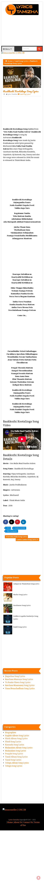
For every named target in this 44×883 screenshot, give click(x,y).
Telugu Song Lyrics (13, 766)
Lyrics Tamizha (12, 94)
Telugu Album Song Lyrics (17, 763)
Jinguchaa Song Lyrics (15, 676)
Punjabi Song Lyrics (14, 754)
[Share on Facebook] (5, 522)
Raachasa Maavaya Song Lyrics (19, 679)
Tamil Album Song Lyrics (16, 757)
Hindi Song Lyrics (13, 741)
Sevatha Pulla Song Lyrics (17, 537)
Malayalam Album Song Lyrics (18, 748)
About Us (18, 822)
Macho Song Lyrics (20, 594)
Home (10, 61)
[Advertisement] (22, 31)
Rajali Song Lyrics (20, 627)
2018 (8, 528)
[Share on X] (11, 522)
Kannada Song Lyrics (14, 745)
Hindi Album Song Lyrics (16, 738)
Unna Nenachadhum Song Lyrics (19, 688)
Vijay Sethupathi (12, 531)
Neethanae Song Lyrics (22, 605)
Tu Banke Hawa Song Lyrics (17, 682)
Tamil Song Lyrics (21, 61)
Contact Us (28, 822)
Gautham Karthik (20, 528)
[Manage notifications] (38, 878)
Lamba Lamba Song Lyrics (26, 539)
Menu (7, 49)
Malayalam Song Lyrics (15, 751)
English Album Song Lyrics (17, 735)
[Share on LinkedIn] (23, 522)
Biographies (10, 732)
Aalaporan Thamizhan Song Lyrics (26, 584)
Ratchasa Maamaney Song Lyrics (19, 685)
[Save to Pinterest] (17, 522)
